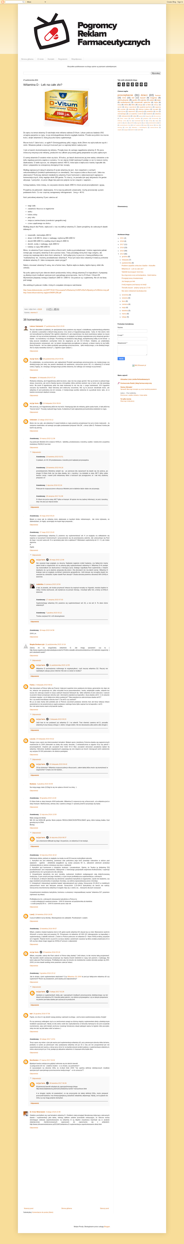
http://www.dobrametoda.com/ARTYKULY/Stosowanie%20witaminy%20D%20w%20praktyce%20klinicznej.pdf (66, 290)
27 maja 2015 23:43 (47, 532)
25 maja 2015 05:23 (47, 516)
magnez (153, 98)
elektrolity (132, 109)
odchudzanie (123, 100)
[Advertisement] (66, 1187)
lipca (124, 301)
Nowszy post (28, 1208)
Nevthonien (34, 1060)
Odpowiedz (34, 351)
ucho (126, 127)
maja (124, 307)
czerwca (125, 304)
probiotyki (150, 111)
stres (133, 105)
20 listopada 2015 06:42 (58, 764)
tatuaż (151, 125)
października (127, 263)
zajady (120, 129)
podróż (132, 123)
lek (144, 120)
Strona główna (27, 59)
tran (157, 125)
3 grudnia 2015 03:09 (45, 784)
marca (124, 314)
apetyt (141, 116)
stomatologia (122, 114)
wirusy (156, 105)
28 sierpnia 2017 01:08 (54, 496)
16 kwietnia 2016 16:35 (43, 914)
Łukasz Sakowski (36, 326)
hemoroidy (155, 118)
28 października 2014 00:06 (53, 359)
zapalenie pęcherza (145, 107)
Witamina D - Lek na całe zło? (132, 269)
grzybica (145, 118)
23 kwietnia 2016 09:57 (48, 929)
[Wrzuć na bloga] (50, 309)
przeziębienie (125, 95)
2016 (122, 248)
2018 (122, 241)
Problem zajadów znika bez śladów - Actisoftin (138, 266)
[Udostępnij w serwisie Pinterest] (58, 309)
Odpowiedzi (36, 452)
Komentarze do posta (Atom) (42, 1212)
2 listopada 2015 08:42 (43, 685)
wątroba (143, 100)
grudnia (125, 257)
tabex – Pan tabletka (128, 393)
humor (158, 95)
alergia (140, 105)
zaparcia (158, 107)
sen (157, 111)
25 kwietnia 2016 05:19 (51, 952)
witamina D (34, 312)
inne (124, 98)
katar (159, 100)
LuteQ (32, 914)
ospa (156, 120)
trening (120, 127)
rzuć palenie (137, 125)
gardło (134, 100)
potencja (141, 111)
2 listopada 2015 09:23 (57, 719)
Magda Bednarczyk (37, 644)
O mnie (40, 59)
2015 (122, 251)
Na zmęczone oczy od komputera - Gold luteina (139, 275)
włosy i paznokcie (130, 107)
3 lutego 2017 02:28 (56, 992)
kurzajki (155, 109)
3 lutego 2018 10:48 (53, 1112)
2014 (122, 254)
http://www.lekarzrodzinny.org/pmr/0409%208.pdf (42, 293)
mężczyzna (121, 111)
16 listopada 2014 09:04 (52, 403)
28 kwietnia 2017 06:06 (58, 1083)
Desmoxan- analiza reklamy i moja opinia (133, 395)
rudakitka (40, 584)
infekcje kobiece (144, 109)
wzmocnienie (154, 127)
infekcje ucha (122, 120)
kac (130, 120)
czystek (123, 109)
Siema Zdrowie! (126, 387)
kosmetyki (138, 120)
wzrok (120, 107)
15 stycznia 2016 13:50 (48, 814)
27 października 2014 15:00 (54, 326)
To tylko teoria (125, 399)
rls (160, 123)
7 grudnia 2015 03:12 (54, 613)
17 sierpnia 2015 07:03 (54, 600)
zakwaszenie (125, 116)
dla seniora (157, 116)
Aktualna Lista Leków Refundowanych (135, 379)
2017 (122, 244)
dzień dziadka (135, 118)
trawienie (149, 114)
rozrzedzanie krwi (125, 125)
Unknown (33, 420)
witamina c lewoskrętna (139, 127)
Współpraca (76, 59)
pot (145, 123)
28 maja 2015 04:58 (47, 630)
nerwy (150, 120)
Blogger (107, 1227)
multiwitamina (125, 102)
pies (126, 123)
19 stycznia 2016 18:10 (48, 855)
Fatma (32, 685)
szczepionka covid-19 (136, 114)
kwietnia (125, 311)
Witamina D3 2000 (74, 977)
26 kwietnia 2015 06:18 (54, 468)
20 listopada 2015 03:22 (45, 739)
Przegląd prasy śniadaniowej (132, 278)
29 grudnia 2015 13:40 (48, 798)
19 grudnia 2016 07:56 (41, 1014)
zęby (134, 116)
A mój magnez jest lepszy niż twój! (134, 285)
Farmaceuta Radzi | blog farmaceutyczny (136, 383)
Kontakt (51, 59)
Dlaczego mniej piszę (127, 401)
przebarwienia (152, 123)
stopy (145, 125)
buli (31, 1014)
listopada (125, 260)
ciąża (156, 102)
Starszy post (104, 1208)
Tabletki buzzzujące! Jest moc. (133, 272)
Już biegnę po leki (128, 281)
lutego (124, 317)
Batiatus (33, 784)
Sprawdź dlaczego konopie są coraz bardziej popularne (138, 389)
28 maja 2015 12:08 (56, 560)
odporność (131, 111)
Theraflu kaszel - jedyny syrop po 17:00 (136, 288)
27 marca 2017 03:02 (47, 1060)
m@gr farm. (34, 359)
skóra (126, 105)
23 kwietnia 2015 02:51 (54, 457)
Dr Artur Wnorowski (37, 1112)
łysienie (132, 129)
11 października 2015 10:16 (55, 644)
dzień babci (124, 118)
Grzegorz (33, 378)
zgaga (126, 129)
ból (133, 98)
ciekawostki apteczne (142, 102)
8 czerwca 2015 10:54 (52, 584)
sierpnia (125, 298)
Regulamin (62, 59)
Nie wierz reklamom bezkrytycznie (134, 291)
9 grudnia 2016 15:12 (47, 973)
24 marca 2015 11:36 (47, 438)
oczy (119, 105)
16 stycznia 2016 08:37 (57, 837)
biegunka (148, 116)
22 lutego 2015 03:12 (45, 420)
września (125, 295)
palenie (120, 123)
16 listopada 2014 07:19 (46, 378)
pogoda (138, 123)
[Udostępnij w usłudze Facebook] (55, 309)
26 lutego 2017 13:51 (47, 1039)
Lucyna (32, 739)
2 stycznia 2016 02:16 (54, 485)
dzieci (144, 95)
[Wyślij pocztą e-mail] (47, 309)
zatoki (152, 100)
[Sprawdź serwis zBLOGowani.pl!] (139, 365)
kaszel (142, 98)
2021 (122, 238)
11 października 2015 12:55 (59, 665)
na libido (148, 105)
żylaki (139, 129)
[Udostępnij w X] (52, 309)
